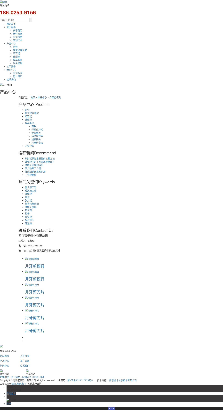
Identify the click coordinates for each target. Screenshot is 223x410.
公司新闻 (17, 73)
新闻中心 (11, 69)
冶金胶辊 (17, 63)
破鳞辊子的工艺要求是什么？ (40, 161)
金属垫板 (36, 132)
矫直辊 (16, 53)
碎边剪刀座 (37, 136)
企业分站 (15, 377)
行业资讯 (17, 76)
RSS (35, 377)
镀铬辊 (28, 216)
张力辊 (28, 200)
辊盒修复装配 (20, 50)
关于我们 (17, 30)
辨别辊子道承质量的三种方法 (40, 158)
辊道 (27, 197)
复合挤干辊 (30, 187)
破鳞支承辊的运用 (34, 165)
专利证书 (17, 40)
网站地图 (26, 377)
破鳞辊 (16, 56)
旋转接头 (36, 139)
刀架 (34, 126)
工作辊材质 (30, 174)
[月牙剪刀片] (32, 284)
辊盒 (15, 46)
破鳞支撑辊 (30, 206)
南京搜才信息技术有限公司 (123, 380)
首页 (33, 97)
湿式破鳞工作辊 (33, 168)
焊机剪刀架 (37, 129)
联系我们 (11, 79)
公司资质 (17, 36)
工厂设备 (11, 66)
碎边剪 (28, 223)
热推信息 (4, 377)
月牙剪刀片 (35, 292)
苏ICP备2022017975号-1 (80, 380)
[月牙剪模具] (32, 258)
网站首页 (11, 23)
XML (42, 377)
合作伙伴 (17, 33)
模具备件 (17, 59)
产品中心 (11, 43)
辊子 (27, 213)
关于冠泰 (11, 27)
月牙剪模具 (55, 97)
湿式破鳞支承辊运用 (35, 171)
